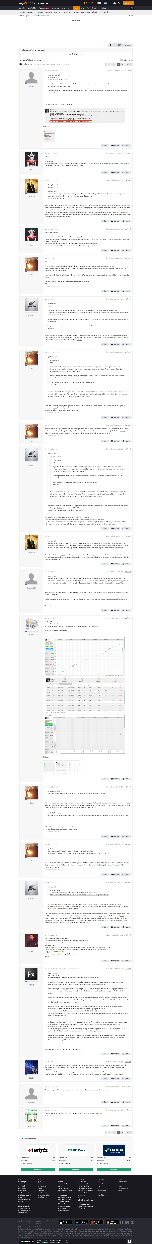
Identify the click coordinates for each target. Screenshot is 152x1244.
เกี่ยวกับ (120, 1190)
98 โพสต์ (128, 1110)
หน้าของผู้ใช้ (116, 45)
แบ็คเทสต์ (43, 8)
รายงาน (127, 145)
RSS (99, 1188)
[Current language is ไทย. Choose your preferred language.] (105, 3)
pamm (107, 90)
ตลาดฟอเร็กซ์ (22, 1190)
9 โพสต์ (128, 935)
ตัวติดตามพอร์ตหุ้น (63, 1210)
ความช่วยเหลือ (122, 1184)
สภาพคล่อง (21, 1204)
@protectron (54, 232)
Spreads (76, 12)
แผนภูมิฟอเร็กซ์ (42, 1193)
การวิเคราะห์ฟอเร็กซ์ (24, 1199)
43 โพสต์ (128, 258)
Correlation (48, 12)
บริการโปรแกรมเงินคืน (64, 1199)
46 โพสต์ (128, 1062)
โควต (105, 145)
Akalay (31, 951)
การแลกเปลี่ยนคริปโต (64, 1206)
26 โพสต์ (128, 572)
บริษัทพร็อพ (104, 8)
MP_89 (31, 1078)
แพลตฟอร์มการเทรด (64, 1202)
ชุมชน (76, 8)
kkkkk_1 (31, 169)
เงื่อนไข (20, 1221)
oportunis (31, 315)
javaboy (31, 86)
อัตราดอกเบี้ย (21, 1186)
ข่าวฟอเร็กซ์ (21, 1197)
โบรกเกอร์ (95, 8)
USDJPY (38, 1242)
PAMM (81, 205)
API (99, 1186)
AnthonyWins (39, 50)
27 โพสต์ (128, 153)
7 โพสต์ (128, 1086)
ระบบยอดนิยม (42, 1186)
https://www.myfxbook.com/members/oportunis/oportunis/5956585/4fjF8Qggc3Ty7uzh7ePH (74, 519)
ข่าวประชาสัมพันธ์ (83, 1193)
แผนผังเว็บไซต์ (39, 1222)
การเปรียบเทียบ (82, 1209)
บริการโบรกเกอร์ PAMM (64, 1197)
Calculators (30, 12)
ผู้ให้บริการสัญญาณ (63, 1188)
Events (67, 1240)
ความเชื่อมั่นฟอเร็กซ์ (44, 1195)
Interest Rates (85, 12)
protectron (31, 196)
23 (118, 64)
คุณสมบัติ (100, 1184)
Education (95, 12)
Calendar (22, 12)
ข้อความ (128, 45)
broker (76, 205)
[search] (133, 8)
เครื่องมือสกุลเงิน (22, 1212)
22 (115, 64)
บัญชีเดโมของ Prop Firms (85, 1207)
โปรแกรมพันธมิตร (63, 1195)
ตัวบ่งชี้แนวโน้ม (42, 1197)
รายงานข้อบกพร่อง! (123, 1188)
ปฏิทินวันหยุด (22, 1188)
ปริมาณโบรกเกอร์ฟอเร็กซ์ (85, 1188)
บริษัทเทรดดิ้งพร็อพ (63, 1184)
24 (122, 64)
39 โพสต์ (128, 71)
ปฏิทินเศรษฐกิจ (22, 1182)
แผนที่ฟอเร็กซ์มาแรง (24, 1208)
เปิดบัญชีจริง (38, 1169)
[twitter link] (127, 1222)
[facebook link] (121, 1222)
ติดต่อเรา (120, 1186)
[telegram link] (132, 1222)
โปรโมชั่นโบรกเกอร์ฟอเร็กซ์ (85, 1190)
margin (56, 337)
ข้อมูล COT (21, 1202)
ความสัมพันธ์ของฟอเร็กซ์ (25, 1195)
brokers (105, 239)
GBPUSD (52, 1240)
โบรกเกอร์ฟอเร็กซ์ (83, 1184)
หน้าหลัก (22, 8)
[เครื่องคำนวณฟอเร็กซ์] (129, 1241)
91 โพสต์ (128, 299)
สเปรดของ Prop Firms (84, 1204)
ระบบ (69, 8)
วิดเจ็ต (99, 1182)
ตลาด (63, 8)
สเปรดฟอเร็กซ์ (82, 1182)
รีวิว (88, 8)
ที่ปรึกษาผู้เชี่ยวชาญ (63, 1204)
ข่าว (82, 8)
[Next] (131, 64)
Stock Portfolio (102, 1190)
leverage (83, 997)
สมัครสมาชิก (128, 60)
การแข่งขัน (41, 1190)
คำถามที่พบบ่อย (122, 1182)
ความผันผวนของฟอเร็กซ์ (25, 1193)
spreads (101, 997)
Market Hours (67, 12)
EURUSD (38, 1240)
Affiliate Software (103, 1193)
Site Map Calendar (52, 1221)
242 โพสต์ (128, 618)
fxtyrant (31, 985)
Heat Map (57, 12)
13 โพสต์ (128, 180)
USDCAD (52, 1242)
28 (128, 64)
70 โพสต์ (128, 969)
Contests (104, 12)
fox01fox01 (31, 1102)
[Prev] (106, 64)
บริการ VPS (61, 1186)
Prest (31, 274)
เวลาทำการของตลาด (24, 1184)
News (66, 1242)
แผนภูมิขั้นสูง (101, 1195)
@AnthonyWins (61, 630)
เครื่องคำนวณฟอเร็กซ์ (24, 1206)
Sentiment (40, 12)
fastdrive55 (31, 1126)
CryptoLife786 (31, 588)
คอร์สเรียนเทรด (62, 1208)
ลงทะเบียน (128, 3)
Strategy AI (55, 8)
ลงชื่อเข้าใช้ (116, 3)
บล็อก (119, 1193)
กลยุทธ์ (40, 1188)
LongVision (31, 634)
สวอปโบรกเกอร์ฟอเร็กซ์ (84, 1186)
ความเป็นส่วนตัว (29, 1222)
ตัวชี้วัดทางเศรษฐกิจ (24, 1210)
